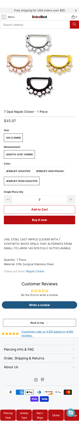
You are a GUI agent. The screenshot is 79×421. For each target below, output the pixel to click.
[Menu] (2, 17)
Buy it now (39, 220)
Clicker (56, 415)
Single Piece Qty (13, 191)
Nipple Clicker (35, 271)
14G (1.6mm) (13, 137)
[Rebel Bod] (39, 17)
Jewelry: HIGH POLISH (50, 171)
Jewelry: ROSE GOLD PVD (21, 181)
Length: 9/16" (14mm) (19, 154)
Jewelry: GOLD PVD (18, 171)
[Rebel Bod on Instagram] (36, 380)
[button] (71, 413)
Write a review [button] (39, 305)
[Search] (74, 25)
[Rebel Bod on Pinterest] (42, 380)
